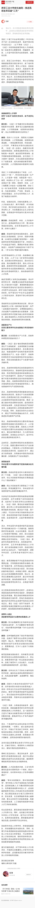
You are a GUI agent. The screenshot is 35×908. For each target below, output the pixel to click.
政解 (7, 21)
